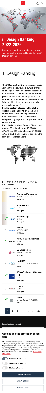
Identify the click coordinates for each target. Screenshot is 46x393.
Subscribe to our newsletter (12, 324)
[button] (36, 3)
